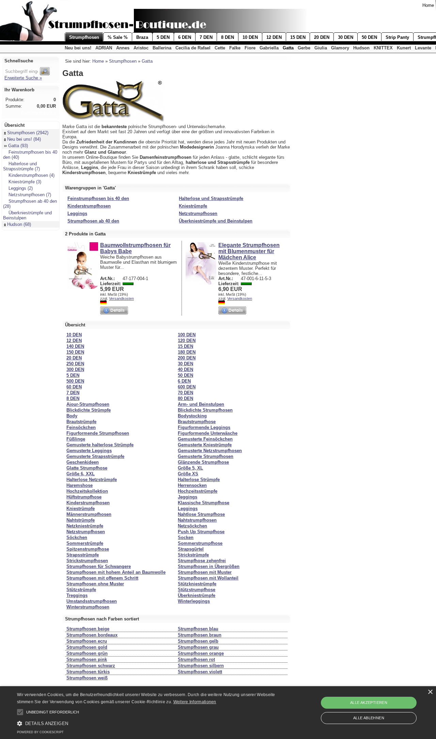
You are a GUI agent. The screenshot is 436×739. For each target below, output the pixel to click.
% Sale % (118, 37)
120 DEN (187, 340)
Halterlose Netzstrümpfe (91, 479)
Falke (234, 47)
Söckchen (76, 537)
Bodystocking (192, 415)
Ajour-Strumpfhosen (87, 404)
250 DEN (75, 363)
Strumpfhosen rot (196, 659)
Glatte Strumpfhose (86, 468)
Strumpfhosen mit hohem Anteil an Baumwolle (116, 572)
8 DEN (227, 37)
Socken (185, 537)
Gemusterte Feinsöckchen (205, 439)
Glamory (340, 47)
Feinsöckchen (81, 427)
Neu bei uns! (78, 47)
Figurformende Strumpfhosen (97, 433)
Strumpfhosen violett (200, 671)
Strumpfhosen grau (198, 647)
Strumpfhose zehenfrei (202, 560)
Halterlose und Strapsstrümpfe (211, 198)
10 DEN (250, 37)
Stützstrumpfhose (196, 589)
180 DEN (187, 352)
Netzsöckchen (192, 525)
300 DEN (75, 369)
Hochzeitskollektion (87, 491)
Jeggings (187, 496)
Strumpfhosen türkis (88, 671)
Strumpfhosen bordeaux (92, 634)
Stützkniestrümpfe (197, 583)
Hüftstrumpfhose (84, 496)
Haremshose (79, 485)
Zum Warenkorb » (38, 112)
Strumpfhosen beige (87, 628)
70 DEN (185, 392)
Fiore (250, 47)
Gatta (288, 47)
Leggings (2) (21, 188)
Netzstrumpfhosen (198, 213)
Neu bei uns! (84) (24, 139)
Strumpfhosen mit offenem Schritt (102, 578)
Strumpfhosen (84, 37)
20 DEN (321, 37)
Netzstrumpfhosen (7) (30, 194)
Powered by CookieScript (40, 732)
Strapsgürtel (191, 549)
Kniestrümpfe (193, 206)
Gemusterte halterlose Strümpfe (100, 444)
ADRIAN (103, 47)
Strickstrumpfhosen (87, 560)
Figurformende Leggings (204, 427)
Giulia (320, 47)
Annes (122, 47)
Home (428, 5)
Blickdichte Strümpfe (88, 410)
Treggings (77, 595)
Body (71, 415)
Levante (423, 47)
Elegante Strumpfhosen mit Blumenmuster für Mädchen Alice (249, 251)
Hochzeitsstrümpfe (197, 491)
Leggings (77, 213)
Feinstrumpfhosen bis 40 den (98, 198)
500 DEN (75, 381)
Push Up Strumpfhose (201, 531)
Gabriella (269, 47)
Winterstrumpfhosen (87, 607)
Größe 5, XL (190, 468)
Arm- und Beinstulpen (201, 404)
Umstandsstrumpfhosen (91, 601)
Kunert (404, 47)
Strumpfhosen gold (86, 647)
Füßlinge (75, 439)
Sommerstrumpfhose (200, 543)
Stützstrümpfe (81, 589)
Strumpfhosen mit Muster (205, 572)
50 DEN (369, 37)
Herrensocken (192, 485)
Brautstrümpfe (81, 421)
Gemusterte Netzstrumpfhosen (210, 450)
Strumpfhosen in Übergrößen (208, 566)
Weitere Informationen (194, 701)
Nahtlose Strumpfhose (201, 514)
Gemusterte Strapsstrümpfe (95, 456)
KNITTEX (383, 47)
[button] (20, 712)
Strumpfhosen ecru (86, 641)
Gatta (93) (18, 145)
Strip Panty (397, 37)
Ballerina (162, 47)
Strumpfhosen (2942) (27, 132)
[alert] (218, 712)
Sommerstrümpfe (84, 543)
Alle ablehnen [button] (368, 718)
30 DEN (345, 37)
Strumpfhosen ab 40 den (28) (30, 204)
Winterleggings (194, 601)
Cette (220, 47)
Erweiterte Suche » (23, 77)
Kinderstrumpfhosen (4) (31, 175)
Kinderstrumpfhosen (89, 206)
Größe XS (188, 473)
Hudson (361, 47)
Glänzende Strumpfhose (203, 462)
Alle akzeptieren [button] (368, 702)
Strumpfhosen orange (201, 653)
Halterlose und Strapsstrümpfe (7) (21, 166)
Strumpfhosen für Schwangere (98, 566)
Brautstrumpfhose (197, 421)
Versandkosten (121, 298)
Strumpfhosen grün (87, 653)
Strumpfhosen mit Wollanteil (208, 578)
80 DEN (185, 398)
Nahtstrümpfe (80, 520)
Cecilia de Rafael (193, 47)
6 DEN (184, 37)
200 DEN (187, 357)
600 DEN (187, 386)
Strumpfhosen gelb (198, 641)
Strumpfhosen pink (86, 659)
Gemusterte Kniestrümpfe (205, 444)
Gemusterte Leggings (89, 450)
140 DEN (75, 346)
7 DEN (206, 37)
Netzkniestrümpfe (84, 525)
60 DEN (74, 386)
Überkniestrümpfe (196, 595)
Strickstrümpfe (193, 554)
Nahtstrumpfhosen (197, 520)
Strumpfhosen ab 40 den (93, 221)
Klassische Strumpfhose (203, 502)
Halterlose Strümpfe (199, 479)
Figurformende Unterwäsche (207, 433)
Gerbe (304, 47)
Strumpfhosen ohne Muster (95, 583)
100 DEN (187, 334)
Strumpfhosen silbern (201, 665)
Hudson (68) (19, 224)
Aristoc (141, 47)
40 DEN (185, 369)
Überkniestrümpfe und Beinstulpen (27, 215)
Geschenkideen (82, 462)
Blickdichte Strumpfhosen (205, 410)
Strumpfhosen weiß (87, 677)
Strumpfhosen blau (198, 628)
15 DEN (298, 37)
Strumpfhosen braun (199, 634)
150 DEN (75, 352)
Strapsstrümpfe (82, 554)
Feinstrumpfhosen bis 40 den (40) (30, 155)
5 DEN (163, 37)
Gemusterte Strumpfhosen (205, 456)
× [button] (430, 692)
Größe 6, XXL (80, 473)
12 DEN (274, 37)
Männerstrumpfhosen (88, 514)
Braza (142, 37)
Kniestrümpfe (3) (25, 181)
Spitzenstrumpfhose (87, 549)
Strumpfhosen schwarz (90, 665)
